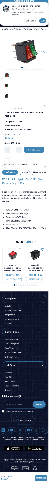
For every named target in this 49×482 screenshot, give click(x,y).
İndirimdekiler (10, 381)
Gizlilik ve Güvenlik (12, 357)
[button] (22, 67)
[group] (24, 52)
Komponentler (10, 315)
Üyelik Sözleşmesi (12, 344)
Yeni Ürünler (9, 377)
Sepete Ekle (12, 279)
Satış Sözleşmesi (11, 348)
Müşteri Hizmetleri (12, 386)
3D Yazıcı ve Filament (13, 319)
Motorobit (13, 265)
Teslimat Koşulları (11, 339)
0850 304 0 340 (26, 420)
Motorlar (8, 306)
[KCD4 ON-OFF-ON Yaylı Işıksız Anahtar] (35, 255)
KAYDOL (39, 404)
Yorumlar (24, 172)
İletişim (7, 390)
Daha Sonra (31, 21)
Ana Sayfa (6, 29)
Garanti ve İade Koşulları (14, 353)
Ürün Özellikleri (10, 172)
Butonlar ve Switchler (23, 29)
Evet (43, 21)
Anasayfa (8, 373)
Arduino (8, 324)
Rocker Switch (40, 29)
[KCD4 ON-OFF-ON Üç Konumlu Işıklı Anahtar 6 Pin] (13, 255)
